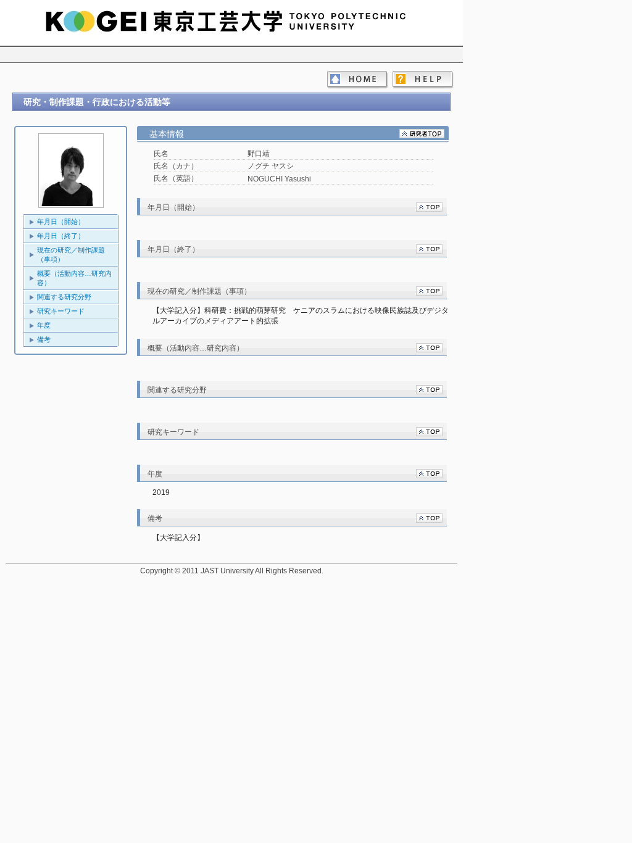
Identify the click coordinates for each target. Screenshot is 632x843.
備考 (44, 339)
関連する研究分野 (64, 297)
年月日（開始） (61, 221)
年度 (44, 325)
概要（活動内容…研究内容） (74, 278)
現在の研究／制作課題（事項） (71, 254)
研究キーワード (61, 311)
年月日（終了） (61, 235)
